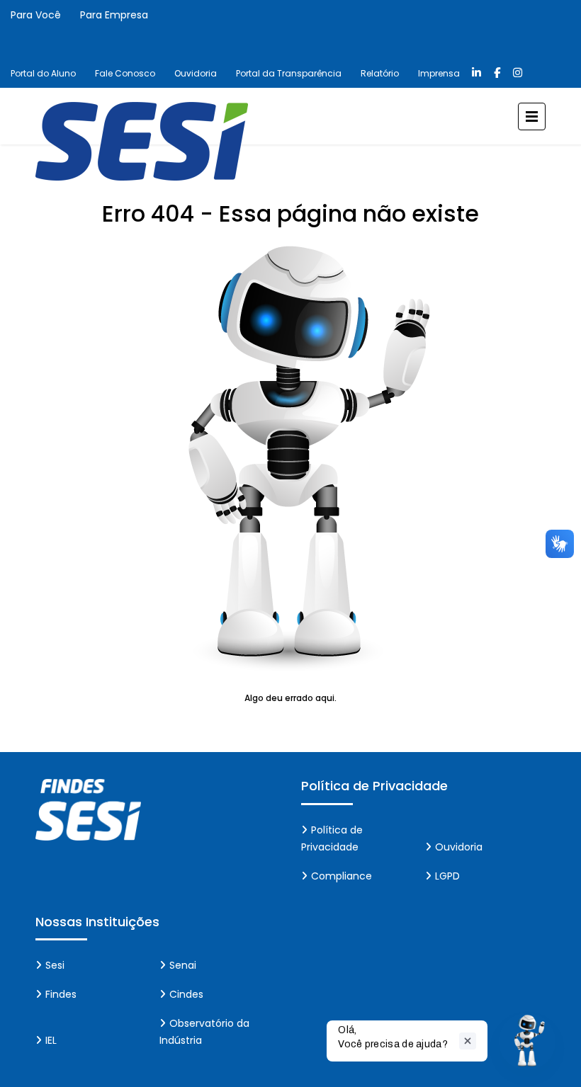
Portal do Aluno (43, 73)
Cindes (186, 994)
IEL (51, 1040)
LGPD (447, 876)
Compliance (341, 876)
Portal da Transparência (289, 73)
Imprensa (439, 73)
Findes (61, 994)
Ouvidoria (195, 73)
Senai (182, 965)
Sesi (54, 965)
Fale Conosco (125, 73)
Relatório (380, 73)
